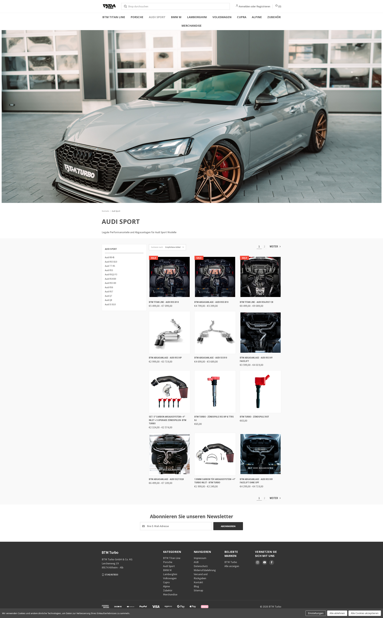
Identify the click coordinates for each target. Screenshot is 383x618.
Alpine (257, 17)
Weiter (274, 246)
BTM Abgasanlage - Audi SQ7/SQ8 (166, 479)
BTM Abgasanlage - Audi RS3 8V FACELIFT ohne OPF (256, 481)
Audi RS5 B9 (110, 283)
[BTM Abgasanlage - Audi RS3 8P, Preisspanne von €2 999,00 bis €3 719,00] (169, 332)
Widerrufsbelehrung (205, 570)
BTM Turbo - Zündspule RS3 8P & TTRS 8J (214, 418)
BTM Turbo (230, 562)
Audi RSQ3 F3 (111, 274)
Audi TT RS (110, 265)
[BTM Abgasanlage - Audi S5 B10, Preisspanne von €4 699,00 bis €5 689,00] (215, 332)
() (279, 6)
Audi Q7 (108, 295)
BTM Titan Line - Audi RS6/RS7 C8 (256, 302)
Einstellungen (315, 613)
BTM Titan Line (113, 17)
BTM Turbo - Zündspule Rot (254, 416)
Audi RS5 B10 (111, 261)
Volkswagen (221, 17)
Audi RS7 (109, 291)
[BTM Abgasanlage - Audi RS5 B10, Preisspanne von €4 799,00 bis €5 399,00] (215, 277)
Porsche (137, 17)
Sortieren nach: (157, 247)
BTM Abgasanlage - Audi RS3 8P (165, 357)
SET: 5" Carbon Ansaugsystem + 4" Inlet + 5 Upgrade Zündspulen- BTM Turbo (167, 420)
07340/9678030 (111, 574)
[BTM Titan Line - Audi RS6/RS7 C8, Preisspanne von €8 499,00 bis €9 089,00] (260, 277)
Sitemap (198, 590)
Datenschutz (201, 566)
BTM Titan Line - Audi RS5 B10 (164, 302)
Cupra (241, 17)
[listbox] (175, 247)
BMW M (176, 17)
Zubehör (274, 17)
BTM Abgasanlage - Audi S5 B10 (210, 357)
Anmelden (244, 6)
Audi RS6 (109, 287)
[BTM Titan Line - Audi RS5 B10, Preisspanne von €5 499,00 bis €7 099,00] (169, 277)
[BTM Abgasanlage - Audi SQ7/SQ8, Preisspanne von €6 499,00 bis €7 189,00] (169, 454)
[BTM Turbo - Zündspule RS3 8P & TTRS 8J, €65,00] (215, 391)
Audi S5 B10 (110, 304)
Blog (196, 586)
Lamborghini (197, 17)
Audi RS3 (109, 270)
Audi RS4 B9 (110, 278)
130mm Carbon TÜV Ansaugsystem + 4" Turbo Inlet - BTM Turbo (214, 481)
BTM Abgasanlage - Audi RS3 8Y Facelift (256, 359)
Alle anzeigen (231, 566)
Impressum (200, 558)
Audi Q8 (108, 300)
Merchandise (191, 25)
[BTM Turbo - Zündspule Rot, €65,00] (260, 391)
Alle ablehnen (337, 613)
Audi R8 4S (109, 257)
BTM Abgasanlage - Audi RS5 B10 (211, 302)
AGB (196, 562)
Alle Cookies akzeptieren (365, 613)
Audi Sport (157, 17)
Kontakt (198, 582)
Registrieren (263, 6)
